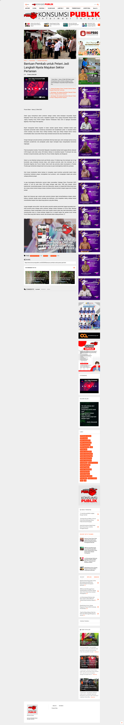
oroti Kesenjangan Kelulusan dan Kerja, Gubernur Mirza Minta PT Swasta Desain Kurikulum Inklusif (74, 23)
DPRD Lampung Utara (85, 445)
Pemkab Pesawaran (93, 462)
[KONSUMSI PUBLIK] (42, 5)
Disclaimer (61, 705)
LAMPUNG (60, 8)
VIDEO (67, 8)
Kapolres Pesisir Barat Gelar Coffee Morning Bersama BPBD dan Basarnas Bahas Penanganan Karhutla (35, 23)
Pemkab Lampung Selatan (86, 453)
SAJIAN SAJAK (51, 8)
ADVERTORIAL (86, 8)
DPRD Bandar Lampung (85, 436)
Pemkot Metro (83, 478)
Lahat (91, 447)
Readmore (96, 651)
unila (85, 480)
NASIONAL (41, 8)
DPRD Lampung (83, 438)
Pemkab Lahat (83, 449)
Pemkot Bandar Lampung (86, 476)
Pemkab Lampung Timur (86, 458)
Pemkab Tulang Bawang (85, 469)
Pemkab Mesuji (83, 462)
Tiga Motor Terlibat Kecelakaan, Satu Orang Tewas (88, 687)
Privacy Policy (54, 708)
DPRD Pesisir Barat (84, 447)
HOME (28, 8)
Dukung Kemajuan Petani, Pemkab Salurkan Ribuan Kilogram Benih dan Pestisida (63, 89)
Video (81, 480)
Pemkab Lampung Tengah (86, 456)
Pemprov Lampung (92, 478)
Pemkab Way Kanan (84, 471)
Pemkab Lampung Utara (85, 460)
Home (25, 60)
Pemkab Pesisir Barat (42, 60)
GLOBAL (34, 8)
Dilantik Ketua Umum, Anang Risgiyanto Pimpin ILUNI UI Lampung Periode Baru (93, 23)
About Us (95, 8)
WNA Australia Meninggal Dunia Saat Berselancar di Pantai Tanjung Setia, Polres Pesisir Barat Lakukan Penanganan (55, 23)
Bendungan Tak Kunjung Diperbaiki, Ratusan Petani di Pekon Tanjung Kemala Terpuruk (63, 93)
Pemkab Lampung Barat (85, 451)
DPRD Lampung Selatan (85, 442)
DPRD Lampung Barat (85, 440)
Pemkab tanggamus (85, 473)
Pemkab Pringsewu (84, 467)
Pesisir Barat (32, 60)
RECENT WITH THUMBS (86, 534)
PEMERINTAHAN (76, 8)
